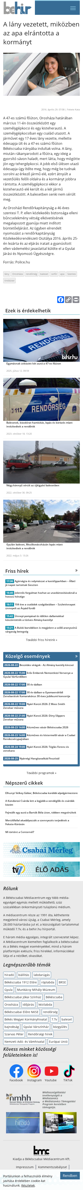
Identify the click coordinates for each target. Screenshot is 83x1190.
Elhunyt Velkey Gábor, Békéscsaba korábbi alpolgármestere (41, 793)
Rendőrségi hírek (40, 1034)
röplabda (47, 982)
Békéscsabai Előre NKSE (21, 1012)
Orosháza (17, 273)
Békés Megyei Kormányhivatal (25, 1019)
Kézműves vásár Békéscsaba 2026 (47, 727)
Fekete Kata (73, 109)
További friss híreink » (41, 640)
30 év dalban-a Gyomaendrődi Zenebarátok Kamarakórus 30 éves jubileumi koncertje (36, 694)
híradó (9, 975)
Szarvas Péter (14, 1034)
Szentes (71, 273)
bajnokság (11, 1027)
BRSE (62, 982)
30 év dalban (34, 684)
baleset (44, 273)
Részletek (28, 1185)
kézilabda (45, 1004)
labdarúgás (42, 975)
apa (62, 273)
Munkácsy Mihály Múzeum (36, 990)
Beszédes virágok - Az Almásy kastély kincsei (47, 665)
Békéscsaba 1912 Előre (20, 982)
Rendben (70, 1175)
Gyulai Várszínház (36, 1027)
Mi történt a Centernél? (19, 832)
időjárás (28, 1004)
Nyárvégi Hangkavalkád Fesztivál (39, 758)
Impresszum (25, 1167)
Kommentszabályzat (52, 1167)
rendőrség (31, 273)
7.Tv (54, 1019)
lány (6, 273)
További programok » (41, 773)
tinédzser (9, 280)
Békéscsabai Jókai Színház (22, 997)
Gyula (8, 990)
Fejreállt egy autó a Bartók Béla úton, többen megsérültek (40, 812)
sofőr (54, 273)
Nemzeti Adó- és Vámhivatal (24, 1042)
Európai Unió (58, 1042)
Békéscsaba (54, 997)
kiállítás (23, 975)
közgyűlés (60, 1027)
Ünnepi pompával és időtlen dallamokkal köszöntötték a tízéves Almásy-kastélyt (34, 618)
